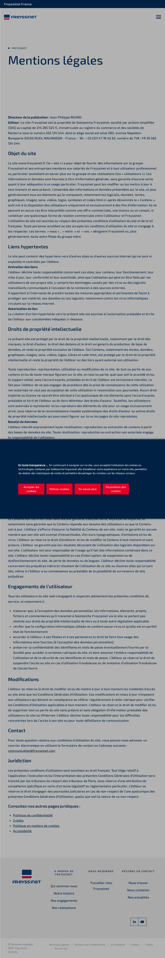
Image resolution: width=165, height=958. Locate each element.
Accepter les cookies (31, 489)
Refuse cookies (59, 489)
